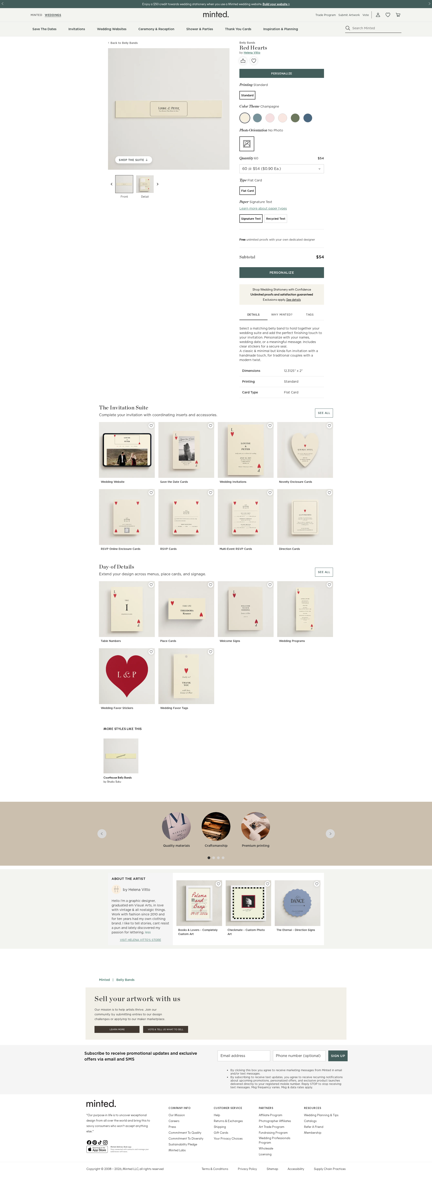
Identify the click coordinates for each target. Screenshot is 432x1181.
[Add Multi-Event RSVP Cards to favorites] (270, 492)
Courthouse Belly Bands (118, 777)
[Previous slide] (111, 184)
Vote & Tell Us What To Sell (165, 1029)
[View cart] (397, 14)
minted (36, 15)
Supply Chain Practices (330, 1169)
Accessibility (296, 1169)
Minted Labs (177, 1150)
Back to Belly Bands (124, 43)
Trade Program (325, 15)
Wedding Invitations (233, 481)
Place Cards (168, 641)
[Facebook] (89, 1142)
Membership (312, 1132)
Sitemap (272, 1169)
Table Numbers (111, 641)
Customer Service (228, 1108)
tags (310, 314)
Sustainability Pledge (183, 1144)
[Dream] (257, 118)
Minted (104, 980)
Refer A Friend (313, 1127)
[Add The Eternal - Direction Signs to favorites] (317, 884)
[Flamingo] (282, 118)
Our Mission (177, 1115)
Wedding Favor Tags (174, 708)
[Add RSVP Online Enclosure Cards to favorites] (151, 492)
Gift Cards (221, 1132)
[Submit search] (348, 28)
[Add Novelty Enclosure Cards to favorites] (329, 425)
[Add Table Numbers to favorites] (151, 584)
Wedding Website (112, 481)
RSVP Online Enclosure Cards (120, 549)
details (253, 314)
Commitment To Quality (185, 1132)
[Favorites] (388, 14)
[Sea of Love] (307, 118)
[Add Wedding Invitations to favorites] (270, 425)
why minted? (281, 314)
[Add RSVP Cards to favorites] (210, 492)
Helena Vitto (252, 52)
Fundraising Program (273, 1132)
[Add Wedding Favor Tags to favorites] (210, 652)
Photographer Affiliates (275, 1121)
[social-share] (243, 60)
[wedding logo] (216, 14)
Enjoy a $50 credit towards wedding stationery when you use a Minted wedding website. (202, 4)
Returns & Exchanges (228, 1121)
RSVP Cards (168, 549)
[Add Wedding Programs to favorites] (329, 584)
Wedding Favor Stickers (117, 708)
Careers (174, 1121)
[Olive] (295, 118)
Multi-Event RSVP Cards (236, 549)
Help (217, 1115)
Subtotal (247, 257)
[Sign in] (378, 14)
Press (172, 1127)
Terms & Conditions (215, 1169)
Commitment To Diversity (186, 1138)
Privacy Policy (247, 1169)
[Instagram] (105, 1142)
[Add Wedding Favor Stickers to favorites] (151, 652)
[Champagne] (244, 118)
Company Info (180, 1108)
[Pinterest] (94, 1142)
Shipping (220, 1127)
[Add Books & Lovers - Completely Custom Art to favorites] (218, 884)
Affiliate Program (270, 1115)
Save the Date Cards (174, 481)
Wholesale (266, 1148)
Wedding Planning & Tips (321, 1115)
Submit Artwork (349, 15)
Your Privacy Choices (228, 1138)
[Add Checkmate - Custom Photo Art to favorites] (267, 884)
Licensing (265, 1154)
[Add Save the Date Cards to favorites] (210, 425)
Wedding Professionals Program (274, 1140)
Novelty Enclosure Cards (295, 481)
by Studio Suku (112, 781)
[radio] (247, 95)
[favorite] (253, 60)
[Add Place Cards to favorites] (210, 584)
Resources (312, 1108)
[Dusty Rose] (270, 118)
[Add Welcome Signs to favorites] (270, 584)
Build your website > (276, 4)
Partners (266, 1108)
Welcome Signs (230, 641)
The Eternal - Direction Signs (296, 930)
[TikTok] (100, 1142)
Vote (365, 15)
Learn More (117, 1029)
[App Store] (97, 1151)
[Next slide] (157, 184)
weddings (53, 15)
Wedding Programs (292, 641)
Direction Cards (289, 549)
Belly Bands (125, 980)
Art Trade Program (271, 1127)
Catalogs (310, 1121)
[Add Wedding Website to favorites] (151, 425)
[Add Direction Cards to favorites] (329, 492)
